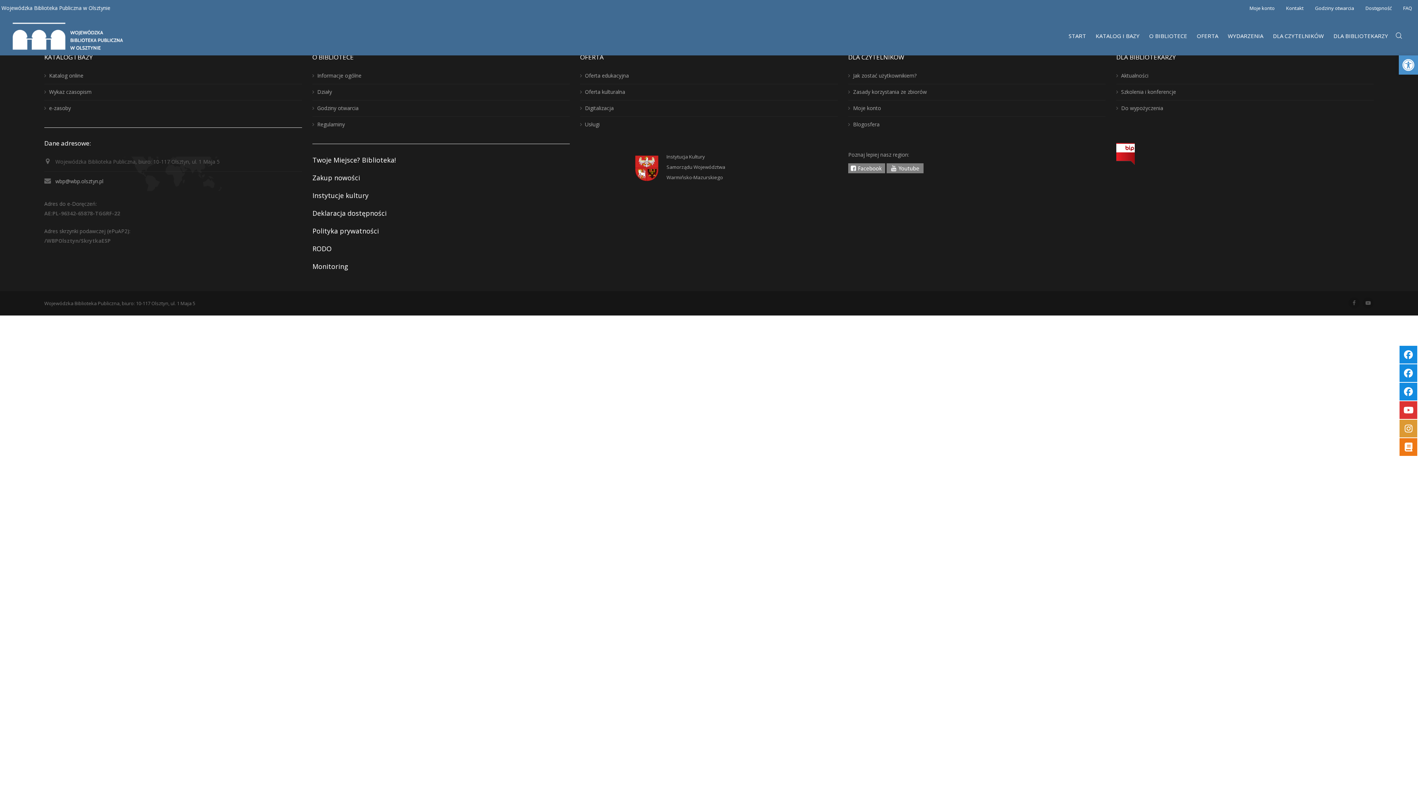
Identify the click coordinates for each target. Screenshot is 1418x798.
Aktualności (1134, 75)
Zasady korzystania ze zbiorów (890, 91)
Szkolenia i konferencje (1148, 91)
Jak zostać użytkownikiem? (885, 75)
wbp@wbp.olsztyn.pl (79, 181)
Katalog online (66, 75)
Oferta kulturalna (605, 91)
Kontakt (1295, 8)
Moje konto (1262, 8)
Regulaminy (331, 124)
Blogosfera (866, 124)
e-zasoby (60, 108)
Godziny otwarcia (1334, 8)
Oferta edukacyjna (607, 75)
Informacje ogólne (339, 75)
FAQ (1407, 8)
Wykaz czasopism (70, 91)
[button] (1408, 65)
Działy (324, 91)
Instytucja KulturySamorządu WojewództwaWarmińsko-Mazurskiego (696, 167)
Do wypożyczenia (1142, 108)
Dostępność (1379, 8)
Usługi (592, 124)
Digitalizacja (599, 108)
